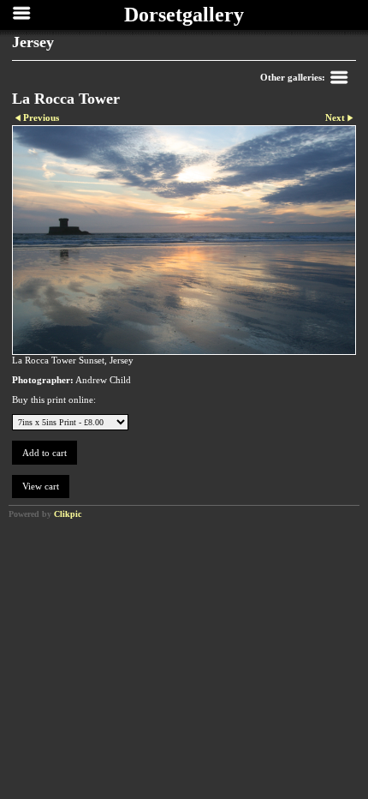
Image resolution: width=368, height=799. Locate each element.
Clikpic (67, 514)
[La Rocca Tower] (184, 240)
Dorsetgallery (184, 14)
